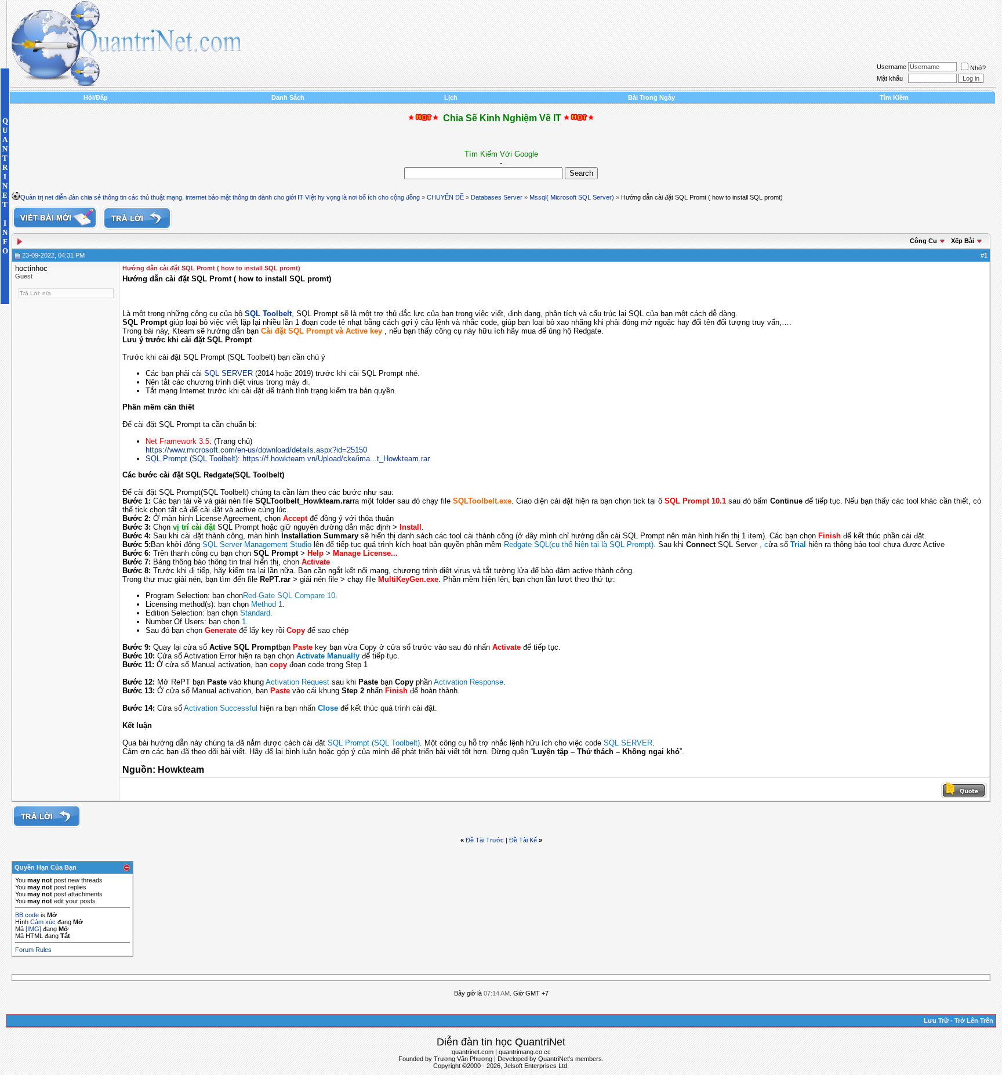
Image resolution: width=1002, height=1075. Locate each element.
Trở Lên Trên (973, 1020)
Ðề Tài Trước (485, 840)
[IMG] (33, 928)
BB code (27, 914)
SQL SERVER (228, 373)
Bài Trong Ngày (651, 97)
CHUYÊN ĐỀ (445, 197)
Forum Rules (33, 949)
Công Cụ (923, 240)
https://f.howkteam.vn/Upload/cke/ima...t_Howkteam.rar (336, 458)
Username (891, 66)
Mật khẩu (890, 78)
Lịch (451, 97)
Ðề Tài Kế (523, 840)
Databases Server (496, 197)
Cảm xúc (43, 921)
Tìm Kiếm (894, 97)
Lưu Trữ (936, 1020)
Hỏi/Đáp (96, 97)
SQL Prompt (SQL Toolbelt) (192, 458)
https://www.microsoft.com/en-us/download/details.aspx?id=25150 (256, 450)
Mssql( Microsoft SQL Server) (571, 197)
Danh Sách (287, 97)
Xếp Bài (962, 240)
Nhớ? (978, 67)
